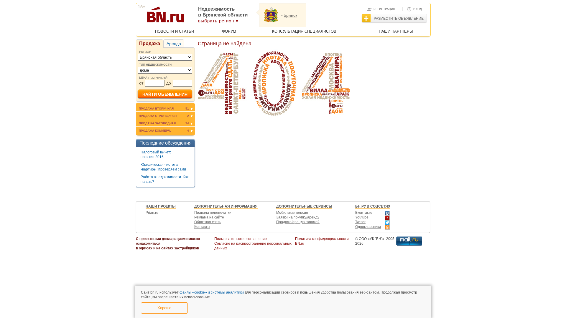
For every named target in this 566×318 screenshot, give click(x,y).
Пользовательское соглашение (240, 239)
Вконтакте (363, 212)
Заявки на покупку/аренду (297, 217)
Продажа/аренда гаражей (298, 222)
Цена (153, 77)
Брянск (290, 15)
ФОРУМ (229, 31)
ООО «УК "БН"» (371, 239)
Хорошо (164, 308)
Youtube (361, 217)
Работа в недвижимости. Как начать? (164, 179)
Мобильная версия (292, 212)
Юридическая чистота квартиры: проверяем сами (163, 167)
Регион (145, 51)
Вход (417, 9)
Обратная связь (207, 222)
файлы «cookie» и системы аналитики (212, 292)
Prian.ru (152, 212)
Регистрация (384, 9)
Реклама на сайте (209, 217)
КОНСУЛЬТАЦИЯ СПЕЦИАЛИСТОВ (304, 31)
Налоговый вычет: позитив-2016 (156, 154)
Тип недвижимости (155, 64)
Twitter (360, 222)
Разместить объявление (399, 18)
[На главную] (194, 16)
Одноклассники (368, 226)
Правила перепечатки (212, 212)
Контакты (202, 226)
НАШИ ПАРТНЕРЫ (396, 31)
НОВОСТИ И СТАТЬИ (174, 31)
